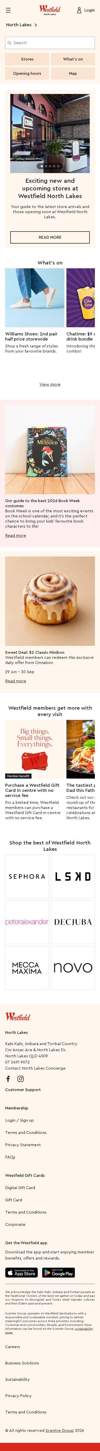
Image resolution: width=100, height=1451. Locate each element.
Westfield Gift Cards (25, 1176)
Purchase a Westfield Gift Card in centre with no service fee (32, 790)
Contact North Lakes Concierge (35, 1068)
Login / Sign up (19, 1120)
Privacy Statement (23, 1145)
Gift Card (13, 1200)
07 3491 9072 (17, 1062)
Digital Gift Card (20, 1188)
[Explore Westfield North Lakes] (50, 10)
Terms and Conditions (25, 1133)
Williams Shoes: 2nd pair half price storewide (31, 336)
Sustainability (17, 1379)
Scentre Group (59, 1431)
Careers (12, 1347)
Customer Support (23, 1090)
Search (20, 43)
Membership (16, 1108)
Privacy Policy (18, 1396)
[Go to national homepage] (18, 1015)
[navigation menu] (11, 10)
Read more (50, 237)
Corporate (15, 1225)
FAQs (10, 1157)
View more (50, 384)
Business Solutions (22, 1363)
